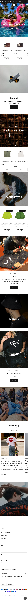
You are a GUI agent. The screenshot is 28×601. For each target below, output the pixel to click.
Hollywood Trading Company (7, 50)
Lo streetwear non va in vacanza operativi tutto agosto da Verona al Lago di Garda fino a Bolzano (11, 463)
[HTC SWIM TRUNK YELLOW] (7, 216)
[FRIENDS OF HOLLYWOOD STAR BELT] (7, 43)
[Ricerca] (24, 5)
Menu (2, 545)
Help (2, 550)
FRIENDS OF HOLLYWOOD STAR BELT (6, 52)
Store (2, 555)
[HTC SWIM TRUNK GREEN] (20, 216)
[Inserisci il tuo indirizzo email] (25, 573)
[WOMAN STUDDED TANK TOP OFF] (20, 153)
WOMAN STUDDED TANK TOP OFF (20, 163)
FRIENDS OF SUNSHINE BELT (20, 52)
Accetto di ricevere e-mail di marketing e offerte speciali (12, 576)
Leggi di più (3, 474)
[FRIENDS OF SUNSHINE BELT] (20, 43)
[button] (14, 32)
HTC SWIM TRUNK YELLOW (6, 225)
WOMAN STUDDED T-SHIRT (6, 163)
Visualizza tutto (14, 430)
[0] (26, 5)
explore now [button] (3, 538)
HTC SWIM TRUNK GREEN (19, 225)
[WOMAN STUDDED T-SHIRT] (7, 153)
